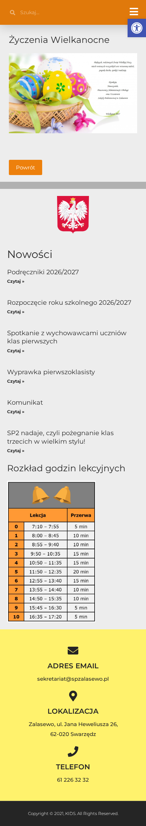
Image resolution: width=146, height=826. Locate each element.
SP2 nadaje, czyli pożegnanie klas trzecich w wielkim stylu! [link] (60, 437)
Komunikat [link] (25, 402)
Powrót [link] (25, 167)
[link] (137, 28)
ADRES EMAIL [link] (73, 666)
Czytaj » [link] (15, 281)
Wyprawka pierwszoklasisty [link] (51, 372)
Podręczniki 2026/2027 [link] (43, 272)
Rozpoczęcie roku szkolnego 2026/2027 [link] (69, 303)
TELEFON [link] (73, 767)
